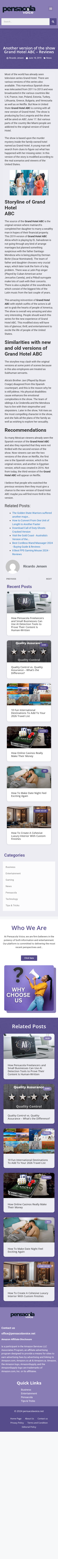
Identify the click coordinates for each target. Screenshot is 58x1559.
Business (10, 867)
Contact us (43, 1418)
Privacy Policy (17, 1422)
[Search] (53, 21)
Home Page (15, 1418)
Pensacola (11, 892)
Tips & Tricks (12, 905)
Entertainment (13, 873)
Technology (12, 899)
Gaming (10, 879)
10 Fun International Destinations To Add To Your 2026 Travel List (28, 713)
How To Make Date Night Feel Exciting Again (28, 794)
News (49, 58)
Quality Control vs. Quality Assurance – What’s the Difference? (27, 670)
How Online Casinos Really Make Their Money (27, 754)
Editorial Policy (29, 1426)
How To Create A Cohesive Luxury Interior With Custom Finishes (28, 835)
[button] (50, 8)
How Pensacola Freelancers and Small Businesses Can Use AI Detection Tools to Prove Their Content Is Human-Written (27, 624)
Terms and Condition (37, 1422)
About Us (29, 1418)
